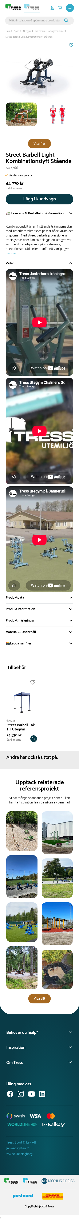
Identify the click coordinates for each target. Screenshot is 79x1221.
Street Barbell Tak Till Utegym (21, 727)
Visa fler (39, 143)
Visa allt (39, 999)
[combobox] (36, 20)
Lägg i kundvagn (39, 199)
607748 (11, 721)
